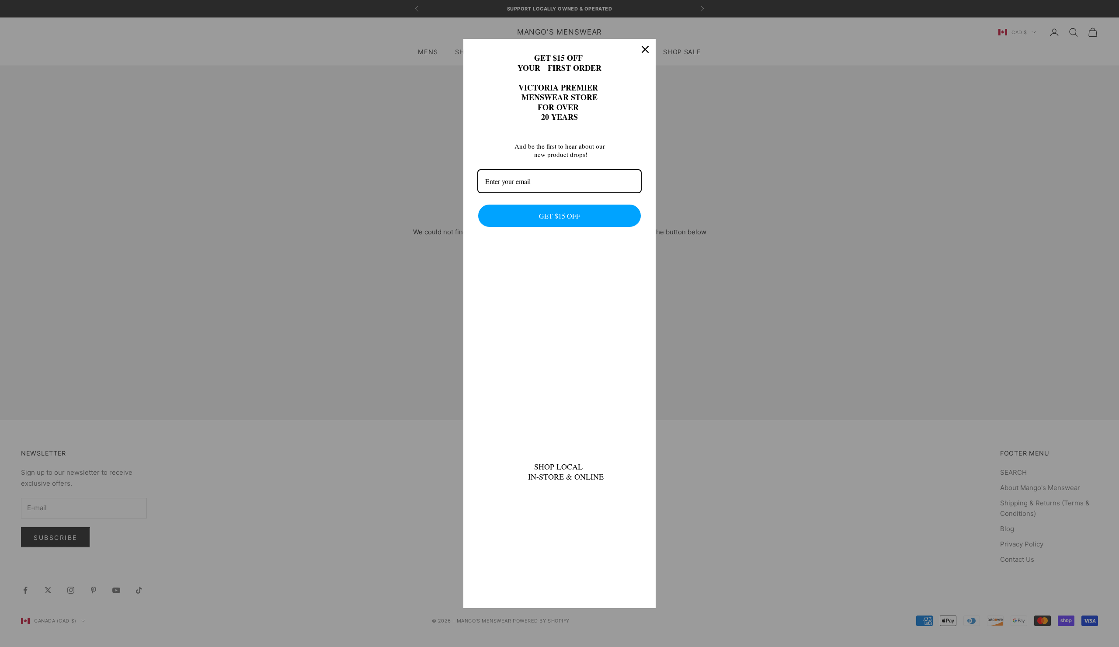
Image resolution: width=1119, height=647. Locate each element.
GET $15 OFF (559, 215)
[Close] (645, 49)
